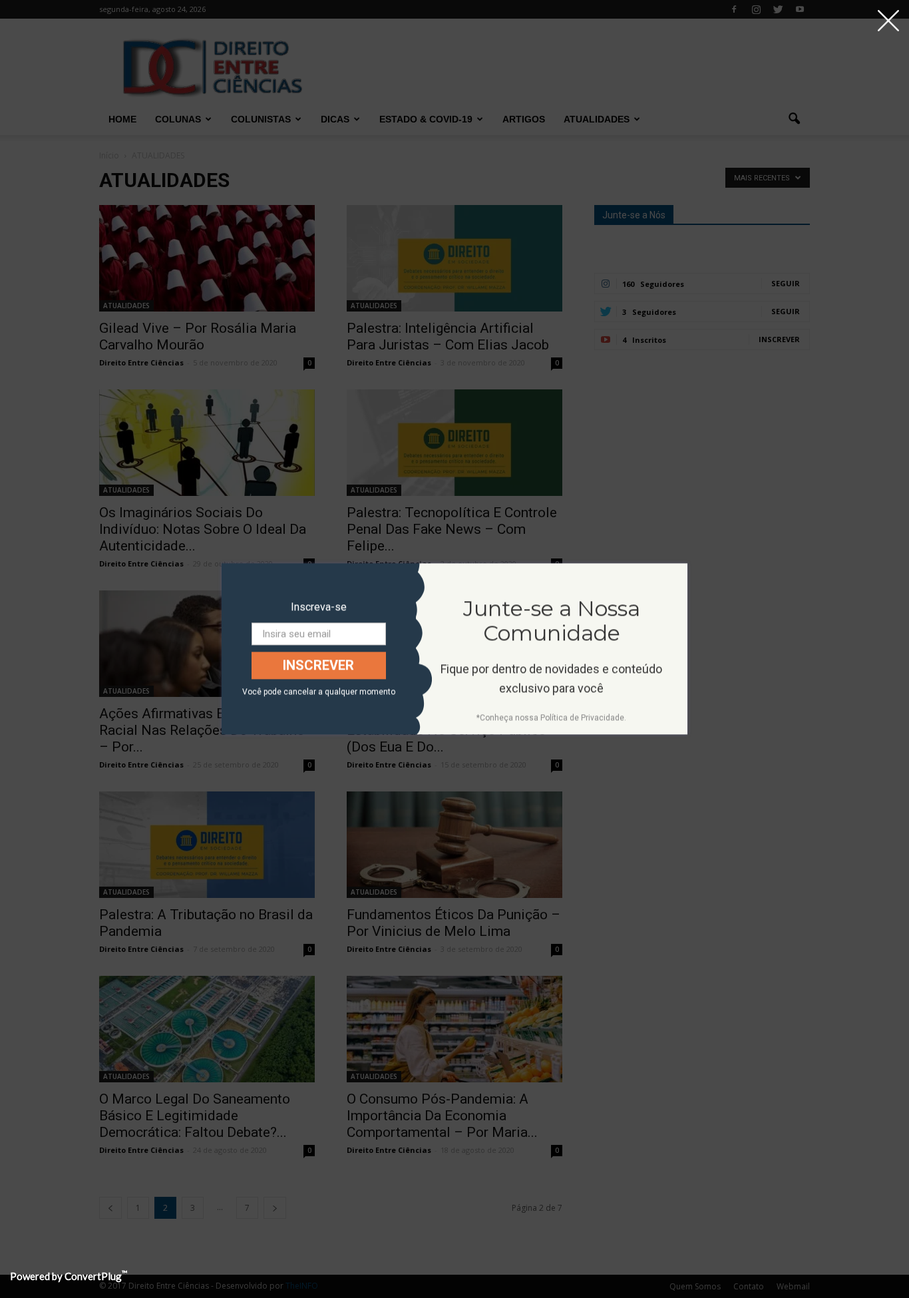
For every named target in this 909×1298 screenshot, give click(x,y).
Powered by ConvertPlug (68, 1276)
